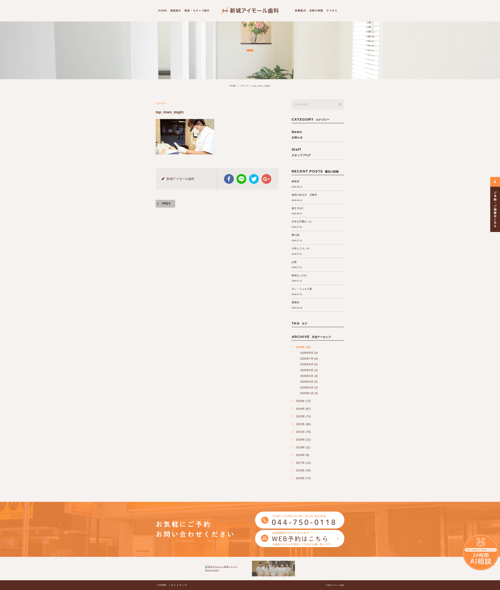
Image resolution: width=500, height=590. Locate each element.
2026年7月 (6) (309, 358)
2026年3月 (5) (309, 381)
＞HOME (161, 585)
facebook (229, 179)
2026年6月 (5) (309, 364)
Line (241, 179)
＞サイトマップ (177, 585)
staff (301, 152)
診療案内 (300, 10)
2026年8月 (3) (309, 352)
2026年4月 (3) (309, 376)
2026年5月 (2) (309, 370)
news (297, 134)
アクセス (331, 10)
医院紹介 (175, 10)
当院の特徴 (316, 10)
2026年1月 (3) (309, 393)
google (266, 179)
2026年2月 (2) (309, 387)
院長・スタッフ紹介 (197, 10)
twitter (254, 179)
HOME (162, 10)
